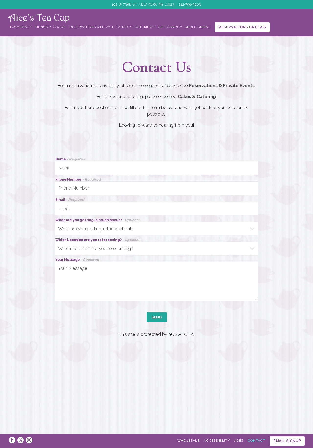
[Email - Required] (156, 208)
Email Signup (287, 441)
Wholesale (188, 440)
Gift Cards (169, 26)
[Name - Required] (156, 168)
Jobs (238, 440)
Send (156, 317)
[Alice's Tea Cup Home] (38, 17)
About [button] (59, 27)
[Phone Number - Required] (156, 188)
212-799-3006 (190, 4)
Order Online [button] (198, 27)
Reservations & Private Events (100, 26)
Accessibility (217, 440)
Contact (257, 440)
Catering (144, 26)
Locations (20, 26)
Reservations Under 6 (242, 27)
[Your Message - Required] (156, 281)
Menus (42, 26)
